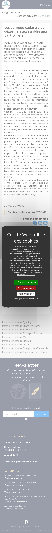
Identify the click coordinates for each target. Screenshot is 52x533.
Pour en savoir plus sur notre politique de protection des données (26, 273)
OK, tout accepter (27, 282)
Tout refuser (27, 288)
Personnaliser (26, 293)
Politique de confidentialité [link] (26, 298)
